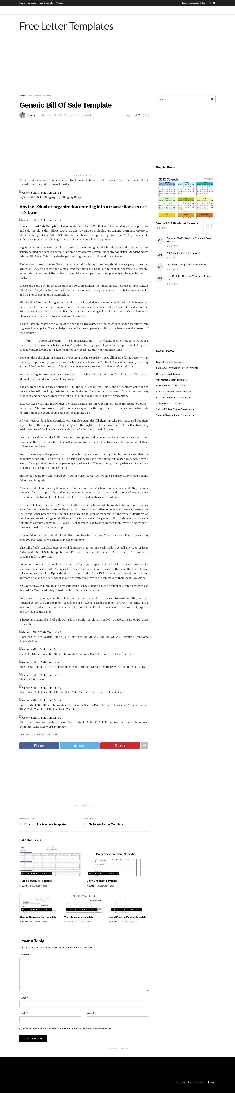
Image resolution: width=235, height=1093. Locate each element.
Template (52, 734)
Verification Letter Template (171, 379)
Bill (29, 734)
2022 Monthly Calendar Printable (184, 253)
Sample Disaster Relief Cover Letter (175, 415)
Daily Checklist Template (102, 880)
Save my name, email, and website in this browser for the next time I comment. (67, 1028)
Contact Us (32, 3)
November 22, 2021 (52, 115)
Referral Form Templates (169, 403)
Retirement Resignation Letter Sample (186, 264)
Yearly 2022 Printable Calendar (177, 223)
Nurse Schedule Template (35, 880)
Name (23, 997)
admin (32, 115)
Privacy (59, 3)
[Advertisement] (117, 66)
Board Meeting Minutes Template (127, 917)
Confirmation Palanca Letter (171, 385)
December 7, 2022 (38, 886)
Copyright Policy (47, 3)
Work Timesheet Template (78, 917)
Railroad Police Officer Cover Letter (175, 409)
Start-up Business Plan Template (37, 917)
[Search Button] (212, 99)
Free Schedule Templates (39, 95)
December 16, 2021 (128, 922)
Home (22, 3)
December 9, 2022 (38, 922)
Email (23, 1013)
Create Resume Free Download (173, 397)
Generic (39, 734)
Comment (26, 954)
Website (91, 1013)
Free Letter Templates (66, 26)
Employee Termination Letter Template (177, 367)
